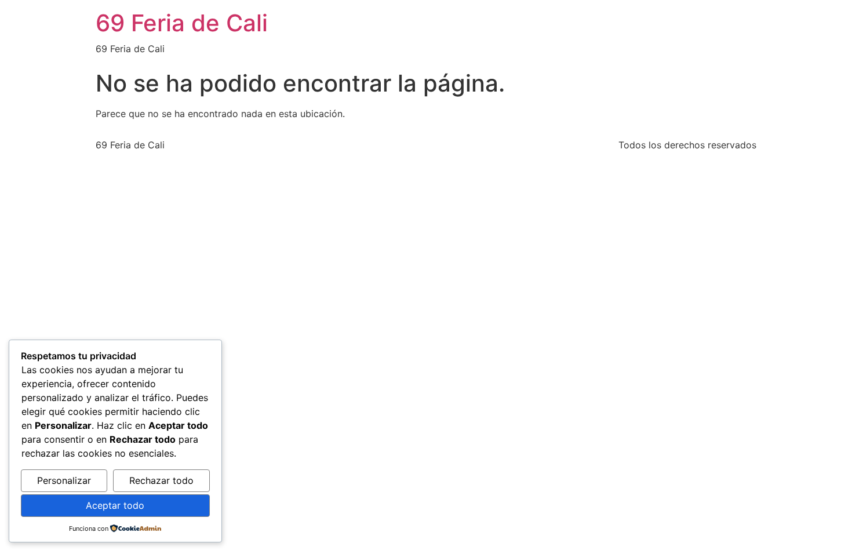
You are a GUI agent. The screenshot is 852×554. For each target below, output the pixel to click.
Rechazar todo (161, 480)
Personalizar (64, 480)
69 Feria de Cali (182, 23)
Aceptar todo (115, 505)
